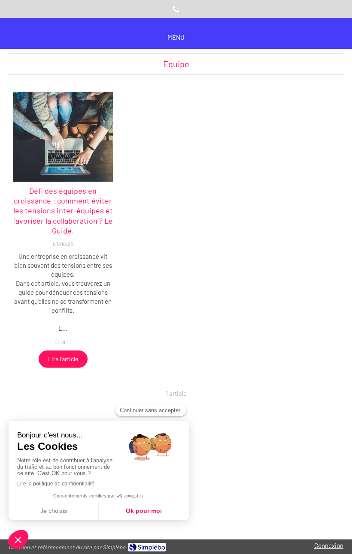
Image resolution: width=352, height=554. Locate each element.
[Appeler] (176, 9)
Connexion (328, 545)
